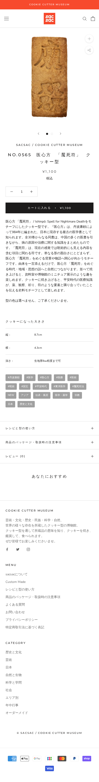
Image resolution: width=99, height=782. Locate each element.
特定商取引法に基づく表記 (25, 627)
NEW (11, 395)
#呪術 (11, 386)
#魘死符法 (78, 386)
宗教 (77, 395)
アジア (25, 395)
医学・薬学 (61, 395)
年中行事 (12, 705)
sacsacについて (17, 574)
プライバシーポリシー (22, 620)
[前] (38, 134)
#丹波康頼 (14, 377)
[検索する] (85, 18)
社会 (9, 690)
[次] (60, 134)
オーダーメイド (17, 713)
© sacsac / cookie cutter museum (49, 733)
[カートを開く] (93, 18)
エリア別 (12, 698)
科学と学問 (14, 682)
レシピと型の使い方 (20, 428)
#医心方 (44, 377)
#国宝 (24, 386)
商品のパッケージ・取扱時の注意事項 (34, 442)
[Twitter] (17, 549)
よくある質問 (15, 604)
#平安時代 (41, 386)
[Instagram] (28, 549)
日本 (10, 404)
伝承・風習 (41, 395)
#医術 (73, 377)
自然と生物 (14, 675)
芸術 (9, 660)
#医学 (29, 377)
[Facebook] (7, 549)
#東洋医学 (59, 386)
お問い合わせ (15, 612)
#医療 (59, 377)
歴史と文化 (26, 404)
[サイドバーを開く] (6, 18)
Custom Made (16, 582)
